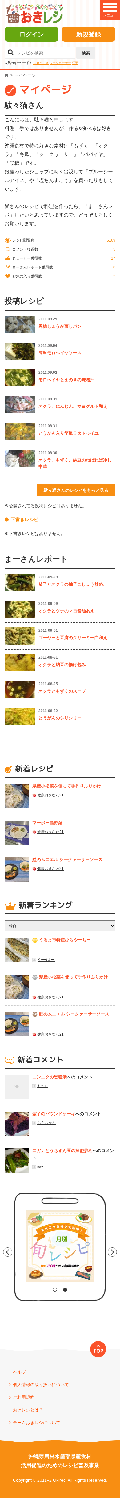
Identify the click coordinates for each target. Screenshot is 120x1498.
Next (112, 1252)
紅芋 (75, 63)
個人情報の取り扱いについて (41, 1384)
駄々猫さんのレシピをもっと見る (76, 490)
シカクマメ (41, 63)
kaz (40, 1167)
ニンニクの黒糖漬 (49, 1076)
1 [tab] (55, 1290)
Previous (7, 1252)
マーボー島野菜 (47, 822)
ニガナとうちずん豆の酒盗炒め (62, 1150)
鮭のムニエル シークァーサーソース (67, 859)
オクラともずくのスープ (62, 691)
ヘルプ (19, 1371)
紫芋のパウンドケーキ (53, 1113)
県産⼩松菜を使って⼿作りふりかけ (66, 785)
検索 (86, 52)
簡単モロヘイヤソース (60, 352)
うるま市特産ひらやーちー (65, 939)
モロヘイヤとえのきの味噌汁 (66, 379)
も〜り (42, 1086)
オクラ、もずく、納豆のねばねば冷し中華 (75, 463)
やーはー (46, 959)
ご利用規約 (23, 1397)
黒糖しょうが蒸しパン (60, 326)
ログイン (31, 34)
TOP (98, 1351)
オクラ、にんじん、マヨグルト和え (72, 406)
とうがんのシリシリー (60, 717)
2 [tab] (65, 1290)
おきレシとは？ (28, 1409)
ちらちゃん (46, 1122)
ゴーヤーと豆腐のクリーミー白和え (72, 637)
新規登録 (88, 34)
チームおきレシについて (36, 1422)
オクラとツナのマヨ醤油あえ (66, 610)
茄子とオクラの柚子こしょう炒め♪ (71, 584)
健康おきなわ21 (50, 795)
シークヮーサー (60, 63)
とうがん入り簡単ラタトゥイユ (68, 433)
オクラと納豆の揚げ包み (62, 664)
